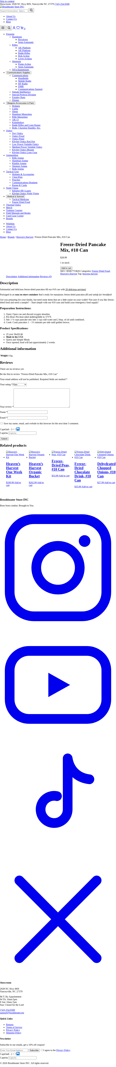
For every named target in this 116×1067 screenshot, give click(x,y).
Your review (7, 406)
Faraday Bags (18, 97)
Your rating (6, 384)
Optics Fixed (18, 136)
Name (4, 412)
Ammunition (12, 155)
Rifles (15, 45)
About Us (10, 16)
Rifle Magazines (20, 117)
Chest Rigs (17, 177)
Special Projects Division (24, 94)
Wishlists (10, 223)
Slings (15, 111)
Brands (9, 218)
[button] (18, 429)
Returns (9, 1024)
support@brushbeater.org (12, 1012)
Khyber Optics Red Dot (23, 141)
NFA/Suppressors (20, 69)
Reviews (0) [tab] (46, 276)
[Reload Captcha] (18, 429)
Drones (15, 100)
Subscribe (34, 1050)
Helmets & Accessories (23, 174)
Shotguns (16, 61)
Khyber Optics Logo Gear (24, 152)
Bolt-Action (23, 56)
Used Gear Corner (15, 215)
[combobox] (14, 11)
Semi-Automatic (26, 42)
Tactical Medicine (20, 199)
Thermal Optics (13, 205)
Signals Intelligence (21, 92)
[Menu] (3, 28)
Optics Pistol (18, 139)
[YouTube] (58, 742)
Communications (20, 75)
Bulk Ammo (18, 169)
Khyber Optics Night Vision (25, 193)
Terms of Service (14, 1027)
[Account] (14, 28)
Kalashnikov (18, 122)
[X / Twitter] (58, 976)
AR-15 (15, 119)
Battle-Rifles (24, 53)
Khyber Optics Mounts (23, 149)
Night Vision (12, 188)
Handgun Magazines (22, 114)
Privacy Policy (13, 1030)
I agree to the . (57, 1050)
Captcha (4, 429)
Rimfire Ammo (19, 163)
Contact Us (11, 19)
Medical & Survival (15, 196)
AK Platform (24, 47)
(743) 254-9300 (62, 4)
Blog (8, 21)
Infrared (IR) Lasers (21, 190)
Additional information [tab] (28, 276)
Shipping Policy (13, 1032)
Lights (15, 108)
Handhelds (23, 78)
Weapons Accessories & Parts (20, 103)
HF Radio (23, 83)
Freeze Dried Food (21, 202)
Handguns (17, 37)
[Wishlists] (18, 28)
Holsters (16, 106)
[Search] (31, 10)
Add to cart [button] (64, 475)
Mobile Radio (24, 81)
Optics (9, 130)
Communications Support (30, 89)
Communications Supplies (18, 72)
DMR (21, 86)
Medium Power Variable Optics (27, 147)
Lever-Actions (25, 58)
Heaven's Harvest (24, 237)
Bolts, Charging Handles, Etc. (26, 128)
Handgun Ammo (20, 160)
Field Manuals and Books (18, 213)
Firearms (10, 34)
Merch (9, 207)
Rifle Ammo (18, 158)
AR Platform (24, 50)
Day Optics (17, 133)
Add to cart (66, 268)
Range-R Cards (19, 185)
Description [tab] (11, 276)
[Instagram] (58, 625)
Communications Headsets (24, 182)
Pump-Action (24, 64)
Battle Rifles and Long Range (26, 125)
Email (3, 417)
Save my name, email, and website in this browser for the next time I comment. (41, 423)
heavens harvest (90, 273)
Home (3, 237)
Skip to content (7, 1)
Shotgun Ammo (19, 166)
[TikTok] (58, 859)
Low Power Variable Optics (25, 144)
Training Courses (14, 210)
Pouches (16, 180)
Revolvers (23, 39)
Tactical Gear (12, 171)
